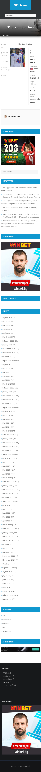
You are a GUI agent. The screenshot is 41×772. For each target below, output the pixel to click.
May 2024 (6, 423)
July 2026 (6, 321)
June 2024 (6, 419)
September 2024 (9, 407)
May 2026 (6, 329)
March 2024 (7, 431)
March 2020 (7, 591)
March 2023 (7, 478)
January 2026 (7, 345)
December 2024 (8, 395)
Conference (6, 619)
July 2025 (6, 368)
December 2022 (8, 489)
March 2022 (7, 525)
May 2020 (6, 583)
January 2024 (7, 438)
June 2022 (6, 513)
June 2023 (6, 466)
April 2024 (6, 427)
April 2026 (6, 333)
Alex (2, 47)
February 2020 (8, 595)
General (5, 623)
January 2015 (7, 599)
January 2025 (7, 392)
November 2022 (8, 493)
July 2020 (6, 575)
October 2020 (8, 564)
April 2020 (6, 587)
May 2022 (6, 517)
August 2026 (7, 317)
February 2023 (8, 482)
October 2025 (8, 356)
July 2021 (6, 548)
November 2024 (8, 399)
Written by (14, 116)
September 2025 (9, 360)
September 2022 (9, 501)
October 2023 (8, 450)
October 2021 (8, 544)
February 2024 (8, 435)
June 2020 (6, 579)
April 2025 (6, 380)
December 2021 (8, 536)
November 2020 (8, 560)
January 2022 (7, 532)
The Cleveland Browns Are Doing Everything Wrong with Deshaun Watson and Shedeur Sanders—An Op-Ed (19, 223)
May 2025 (6, 376)
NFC (4, 627)
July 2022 (6, 509)
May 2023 (6, 470)
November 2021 (8, 540)
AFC (3, 616)
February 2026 (8, 341)
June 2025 (6, 372)
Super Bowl (6, 631)
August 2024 (7, 411)
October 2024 (8, 403)
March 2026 (7, 337)
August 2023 (7, 458)
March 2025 (7, 384)
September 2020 (9, 568)
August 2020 (7, 571)
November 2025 (8, 352)
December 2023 (8, 442)
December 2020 (8, 556)
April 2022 (6, 521)
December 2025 (8, 349)
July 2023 (6, 462)
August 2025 (7, 364)
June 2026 (6, 325)
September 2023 (9, 454)
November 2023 (8, 446)
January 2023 (7, 485)
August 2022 (7, 505)
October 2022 (8, 497)
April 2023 (6, 474)
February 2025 (8, 388)
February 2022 (8, 528)
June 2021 (6, 552)
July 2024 (6, 415)
